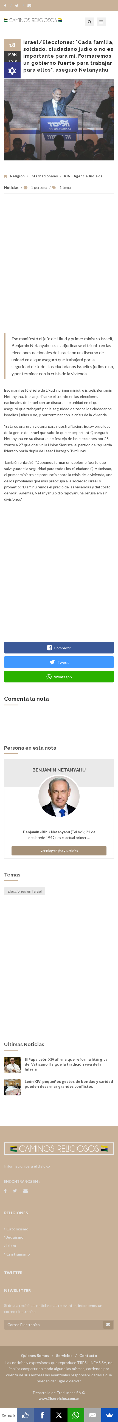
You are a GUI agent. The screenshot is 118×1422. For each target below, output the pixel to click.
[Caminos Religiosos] (39, 22)
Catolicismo (17, 1229)
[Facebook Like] (25, 1415)
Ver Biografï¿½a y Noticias (59, 851)
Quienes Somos (35, 1355)
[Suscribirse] (108, 1325)
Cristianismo (17, 1254)
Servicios (64, 1355)
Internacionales (44, 176)
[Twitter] (19, 6)
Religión (17, 176)
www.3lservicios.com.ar (59, 1398)
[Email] (92, 1415)
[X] (58, 1415)
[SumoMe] (109, 1415)
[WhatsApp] (76, 1415)
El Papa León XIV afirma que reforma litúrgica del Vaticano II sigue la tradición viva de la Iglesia (66, 1064)
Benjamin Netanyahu (59, 770)
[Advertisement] (59, 266)
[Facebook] (8, 6)
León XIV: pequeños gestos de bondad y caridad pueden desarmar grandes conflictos (69, 1084)
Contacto (88, 1355)
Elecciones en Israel (25, 891)
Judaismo (14, 1237)
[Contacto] (29, 6)
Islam (10, 1245)
